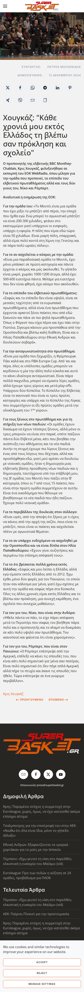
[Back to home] (42, 6)
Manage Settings (42, 983)
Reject (42, 973)
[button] (5, 6)
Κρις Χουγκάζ (13, 694)
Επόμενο (56, 699)
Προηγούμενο (31, 699)
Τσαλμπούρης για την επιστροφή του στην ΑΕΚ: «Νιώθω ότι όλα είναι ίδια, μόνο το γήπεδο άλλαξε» (39, 830)
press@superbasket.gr (50, 785)
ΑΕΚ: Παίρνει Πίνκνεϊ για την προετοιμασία (36, 914)
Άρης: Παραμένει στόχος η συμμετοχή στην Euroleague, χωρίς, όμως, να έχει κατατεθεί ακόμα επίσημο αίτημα (41, 811)
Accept (42, 962)
